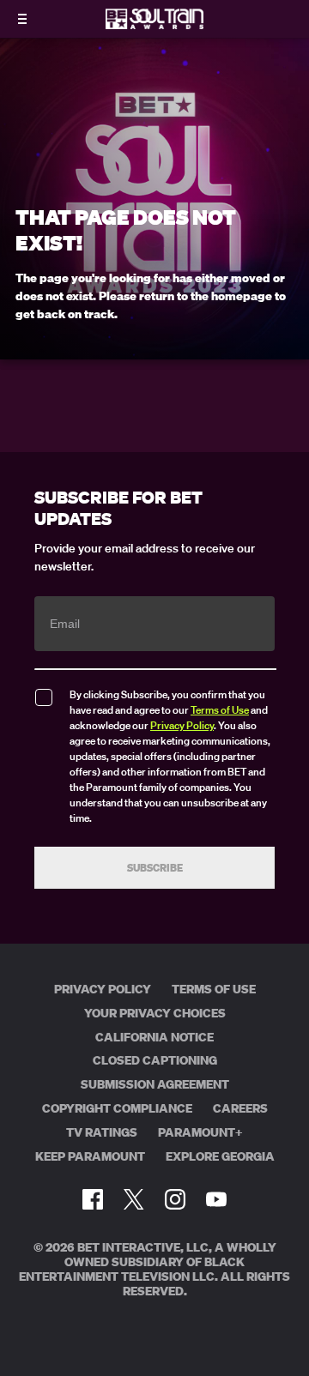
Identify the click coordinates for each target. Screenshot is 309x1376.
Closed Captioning (155, 1060)
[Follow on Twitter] (133, 1199)
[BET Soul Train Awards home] (154, 24)
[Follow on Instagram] (175, 1199)
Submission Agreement (155, 1084)
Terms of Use (220, 710)
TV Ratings (101, 1132)
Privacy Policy (182, 725)
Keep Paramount (90, 1156)
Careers (240, 1108)
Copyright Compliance (117, 1108)
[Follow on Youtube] (216, 1199)
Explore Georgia (220, 1156)
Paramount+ (200, 1132)
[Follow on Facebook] (92, 1199)
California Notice (154, 1037)
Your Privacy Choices (155, 1013)
